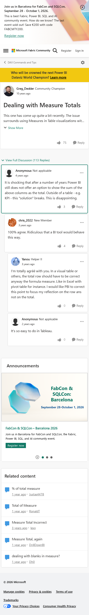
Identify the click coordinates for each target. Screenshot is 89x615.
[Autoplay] (37, 457)
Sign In (79, 50)
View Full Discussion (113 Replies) (28, 160)
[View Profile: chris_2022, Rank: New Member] (12, 222)
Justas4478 (36, 494)
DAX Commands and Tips (22, 62)
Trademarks (11, 600)
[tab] (42, 457)
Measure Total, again (27, 539)
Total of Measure (24, 505)
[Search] (55, 50)
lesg (33, 528)
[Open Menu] (83, 62)
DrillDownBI (37, 545)
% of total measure (26, 488)
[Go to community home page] (31, 50)
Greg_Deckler (25, 88)
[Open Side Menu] (6, 50)
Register (66, 50)
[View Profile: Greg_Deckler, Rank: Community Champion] (8, 91)
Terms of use (64, 591)
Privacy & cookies (40, 591)
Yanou (26, 259)
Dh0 (32, 562)
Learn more (58, 77)
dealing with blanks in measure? (36, 556)
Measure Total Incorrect (29, 522)
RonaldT (34, 511)
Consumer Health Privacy (59, 606)
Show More (15, 128)
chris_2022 (26, 220)
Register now (14, 35)
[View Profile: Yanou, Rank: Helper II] (15, 261)
